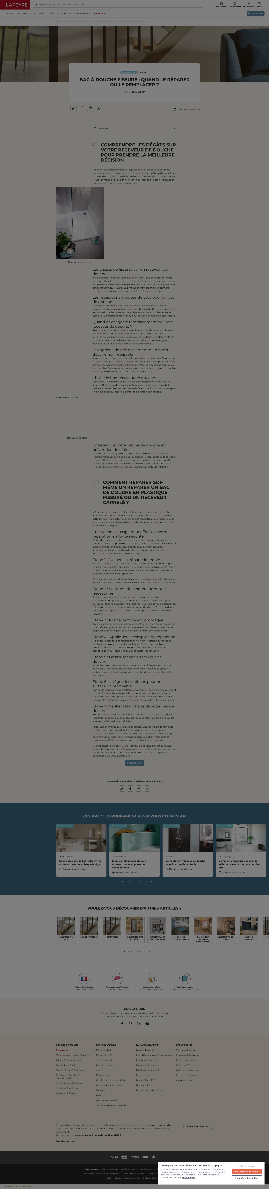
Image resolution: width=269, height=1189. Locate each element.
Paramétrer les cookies (246, 1178)
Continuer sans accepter (246, 1166)
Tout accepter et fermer (246, 1171)
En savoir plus (188, 1177)
